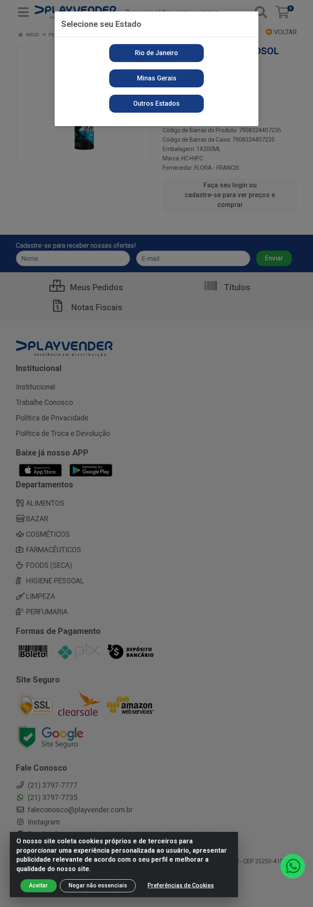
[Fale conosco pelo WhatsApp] (292, 866)
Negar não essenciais (97, 885)
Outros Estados (156, 103)
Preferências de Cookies (181, 885)
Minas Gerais (156, 78)
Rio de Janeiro (156, 53)
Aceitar (38, 885)
